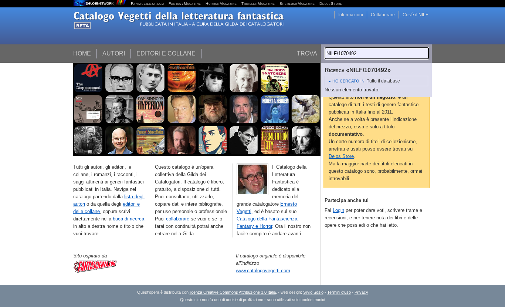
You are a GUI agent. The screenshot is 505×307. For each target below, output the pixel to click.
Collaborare (383, 14)
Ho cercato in (348, 81)
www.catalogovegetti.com (263, 270)
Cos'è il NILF (415, 14)
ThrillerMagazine (258, 3)
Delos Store (341, 156)
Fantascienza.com (147, 3)
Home (82, 53)
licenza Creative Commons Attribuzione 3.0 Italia (233, 292)
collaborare (177, 219)
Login (338, 210)
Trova (307, 53)
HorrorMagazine (221, 3)
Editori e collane (166, 53)
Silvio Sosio (313, 292)
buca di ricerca (128, 219)
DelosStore (330, 3)
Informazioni (350, 14)
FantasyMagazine (185, 3)
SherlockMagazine (297, 3)
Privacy (361, 292)
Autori (113, 53)
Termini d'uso (339, 292)
